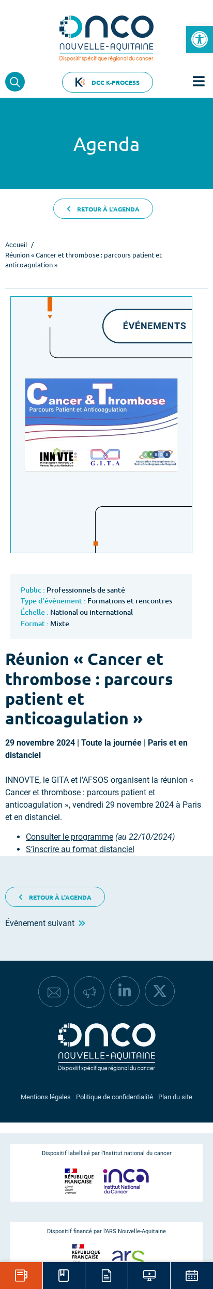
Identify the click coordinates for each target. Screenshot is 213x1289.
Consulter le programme (69, 837)
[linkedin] (125, 991)
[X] (160, 991)
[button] (199, 39)
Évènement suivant (42, 923)
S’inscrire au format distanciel (80, 849)
